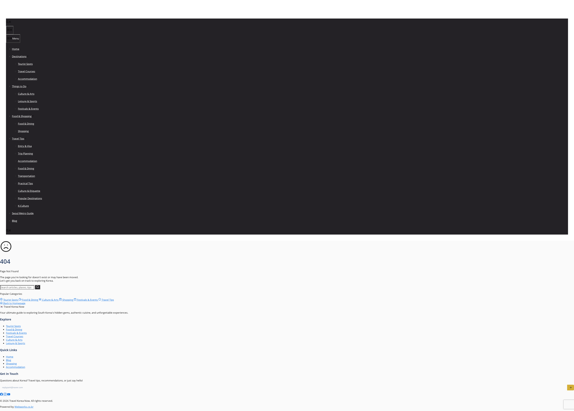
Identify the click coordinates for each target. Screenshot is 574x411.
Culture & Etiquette (29, 191)
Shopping (23, 131)
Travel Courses (26, 71)
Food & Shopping (22, 116)
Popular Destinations (30, 198)
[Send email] (570, 387)
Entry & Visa (25, 146)
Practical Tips (25, 183)
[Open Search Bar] (8, 22)
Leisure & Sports (27, 101)
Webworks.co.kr (23, 406)
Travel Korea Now (21, 12)
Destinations (19, 56)
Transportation (26, 176)
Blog (14, 220)
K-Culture (23, 206)
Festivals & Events (28, 108)
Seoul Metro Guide (23, 213)
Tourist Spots (25, 64)
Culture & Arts (26, 93)
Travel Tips (18, 138)
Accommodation (27, 79)
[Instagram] (5, 395)
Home (15, 49)
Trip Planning (25, 153)
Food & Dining (26, 123)
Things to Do (19, 86)
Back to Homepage (14, 303)
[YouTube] (8, 395)
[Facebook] (2, 395)
